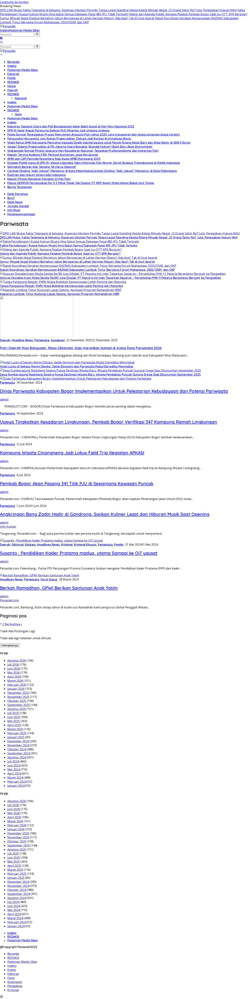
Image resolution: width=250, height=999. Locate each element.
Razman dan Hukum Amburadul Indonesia (36, 175)
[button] (37, 34)
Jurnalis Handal (18, 206)
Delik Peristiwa (17, 194)
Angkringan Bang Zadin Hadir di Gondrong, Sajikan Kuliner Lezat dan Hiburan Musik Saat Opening (104, 514)
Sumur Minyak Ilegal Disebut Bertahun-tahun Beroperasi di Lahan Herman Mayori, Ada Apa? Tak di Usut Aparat (77, 18)
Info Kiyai (13, 210)
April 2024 (14, 773)
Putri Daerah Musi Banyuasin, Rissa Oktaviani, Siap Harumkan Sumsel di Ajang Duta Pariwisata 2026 (81, 348)
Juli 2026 (13, 665)
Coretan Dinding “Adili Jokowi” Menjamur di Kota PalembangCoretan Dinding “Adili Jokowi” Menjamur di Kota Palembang (92, 171)
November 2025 (18, 697)
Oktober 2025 (16, 701)
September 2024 (18, 753)
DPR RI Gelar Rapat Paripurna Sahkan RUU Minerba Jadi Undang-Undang (58, 130)
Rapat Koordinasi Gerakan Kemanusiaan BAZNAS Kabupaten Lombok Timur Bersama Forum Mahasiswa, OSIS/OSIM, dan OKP (87, 270)
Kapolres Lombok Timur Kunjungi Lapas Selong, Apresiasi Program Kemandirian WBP (59, 294)
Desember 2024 (18, 741)
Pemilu (119, 545)
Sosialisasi (58, 340)
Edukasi (30, 545)
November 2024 (18, 745)
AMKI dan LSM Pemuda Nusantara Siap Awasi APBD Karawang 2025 (53, 159)
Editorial (13, 74)
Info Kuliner (8, 527)
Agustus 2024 (16, 757)
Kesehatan (14, 982)
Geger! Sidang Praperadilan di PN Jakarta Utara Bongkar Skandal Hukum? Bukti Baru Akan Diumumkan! (79, 146)
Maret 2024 (15, 778)
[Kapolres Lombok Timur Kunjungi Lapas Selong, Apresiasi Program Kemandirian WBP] (60, 290)
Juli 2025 (13, 713)
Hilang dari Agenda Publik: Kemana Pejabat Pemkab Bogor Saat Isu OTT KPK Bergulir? (188, 14)
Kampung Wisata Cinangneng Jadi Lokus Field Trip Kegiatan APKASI (72, 452)
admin (4, 399)
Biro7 (11, 198)
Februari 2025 (16, 733)
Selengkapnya (9, 645)
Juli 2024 (13, 761)
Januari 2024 (16, 786)
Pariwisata (41, 340)
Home (11, 86)
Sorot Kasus (48, 579)
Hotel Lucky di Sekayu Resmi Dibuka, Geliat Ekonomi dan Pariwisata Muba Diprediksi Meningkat (66, 366)
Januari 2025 (16, 737)
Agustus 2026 (16, 660)
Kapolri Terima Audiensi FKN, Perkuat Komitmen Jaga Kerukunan (52, 155)
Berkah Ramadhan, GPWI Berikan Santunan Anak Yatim (59, 588)
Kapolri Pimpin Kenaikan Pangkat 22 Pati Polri (39, 179)
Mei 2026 (13, 673)
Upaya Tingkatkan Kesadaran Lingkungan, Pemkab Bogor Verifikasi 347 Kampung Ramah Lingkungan (108, 422)
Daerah (12, 90)
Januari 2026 (16, 689)
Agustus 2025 (16, 709)
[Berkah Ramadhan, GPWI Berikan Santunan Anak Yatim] (39, 575)
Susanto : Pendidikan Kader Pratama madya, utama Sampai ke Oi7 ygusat (78, 553)
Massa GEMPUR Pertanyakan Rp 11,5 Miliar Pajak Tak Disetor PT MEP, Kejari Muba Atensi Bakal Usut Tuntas (80, 183)
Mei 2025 (13, 721)
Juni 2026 (13, 669)
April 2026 (14, 677)
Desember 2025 (18, 693)
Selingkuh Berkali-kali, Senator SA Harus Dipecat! (41, 167)
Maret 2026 (15, 681)
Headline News (22, 340)
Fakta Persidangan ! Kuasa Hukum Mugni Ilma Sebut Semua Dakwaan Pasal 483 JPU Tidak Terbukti (122, 12)
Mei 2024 (13, 769)
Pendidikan (15, 986)
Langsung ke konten (14, 2)
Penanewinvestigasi (21, 214)
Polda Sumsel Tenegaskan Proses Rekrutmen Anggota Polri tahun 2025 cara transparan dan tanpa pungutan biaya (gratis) (93, 134)
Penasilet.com (9, 600)
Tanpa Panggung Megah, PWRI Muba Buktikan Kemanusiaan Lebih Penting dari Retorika (61, 286)
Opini (18, 114)
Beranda (13, 62)
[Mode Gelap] (1, 39)
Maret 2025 (15, 729)
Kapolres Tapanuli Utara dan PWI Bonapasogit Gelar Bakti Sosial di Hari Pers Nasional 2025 (70, 126)
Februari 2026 (16, 685)
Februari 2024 (16, 782)
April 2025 (14, 725)
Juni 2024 (13, 765)
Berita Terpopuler (19, 187)
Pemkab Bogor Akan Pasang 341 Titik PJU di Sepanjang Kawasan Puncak (76, 483)
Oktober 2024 (16, 749)
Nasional (21, 98)
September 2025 (18, 705)
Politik (11, 78)
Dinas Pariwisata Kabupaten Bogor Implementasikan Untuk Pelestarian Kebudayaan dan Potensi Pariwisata (114, 391)
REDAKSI (13, 82)
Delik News (15, 202)
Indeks (4, 30)
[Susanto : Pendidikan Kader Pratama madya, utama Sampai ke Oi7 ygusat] (51, 540)
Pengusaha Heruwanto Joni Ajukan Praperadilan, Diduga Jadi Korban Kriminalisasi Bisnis (69, 138)
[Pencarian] (1, 43)
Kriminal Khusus (85, 545)
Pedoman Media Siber (24, 30)
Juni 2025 (13, 717)
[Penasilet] (8, 26)
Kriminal (66, 545)
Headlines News (48, 545)
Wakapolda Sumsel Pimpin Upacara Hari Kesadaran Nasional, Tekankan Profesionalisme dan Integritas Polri (83, 150)
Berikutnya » (13, 624)
